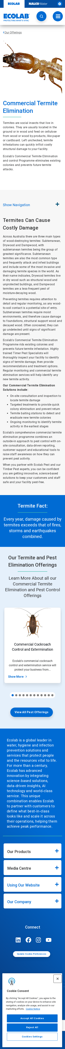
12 (52, 695)
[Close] (58, 979)
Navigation (16, 205)
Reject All (32, 1027)
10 (45, 695)
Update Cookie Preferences (31, 954)
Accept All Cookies (32, 1018)
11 (49, 695)
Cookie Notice (33, 1009)
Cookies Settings (32, 1036)
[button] (41, 16)
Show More (16, 676)
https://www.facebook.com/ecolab (28, 940)
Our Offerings (13, 32)
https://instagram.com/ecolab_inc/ (38, 940)
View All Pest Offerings (31, 712)
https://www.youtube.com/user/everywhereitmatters (48, 940)
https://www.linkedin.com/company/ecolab (18, 940)
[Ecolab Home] (15, 17)
